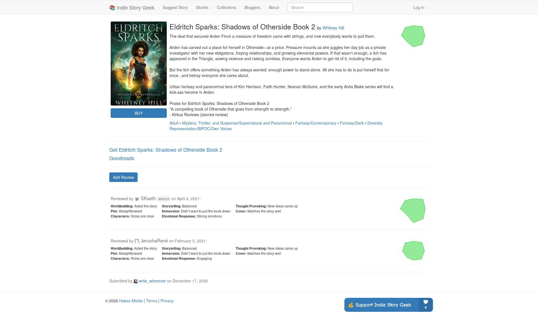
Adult (174, 123)
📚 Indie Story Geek (131, 7)
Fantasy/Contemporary (315, 123)
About (274, 7)
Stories (202, 7)
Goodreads (121, 158)
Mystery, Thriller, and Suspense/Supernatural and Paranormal (237, 123)
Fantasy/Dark (352, 123)
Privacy (167, 300)
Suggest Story (175, 7)
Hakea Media (131, 300)
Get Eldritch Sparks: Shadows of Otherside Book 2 (165, 149)
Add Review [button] (123, 177)
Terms (151, 300)
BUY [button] (139, 113)
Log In (419, 7)
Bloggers (252, 7)
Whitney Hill (333, 28)
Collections (226, 7)
